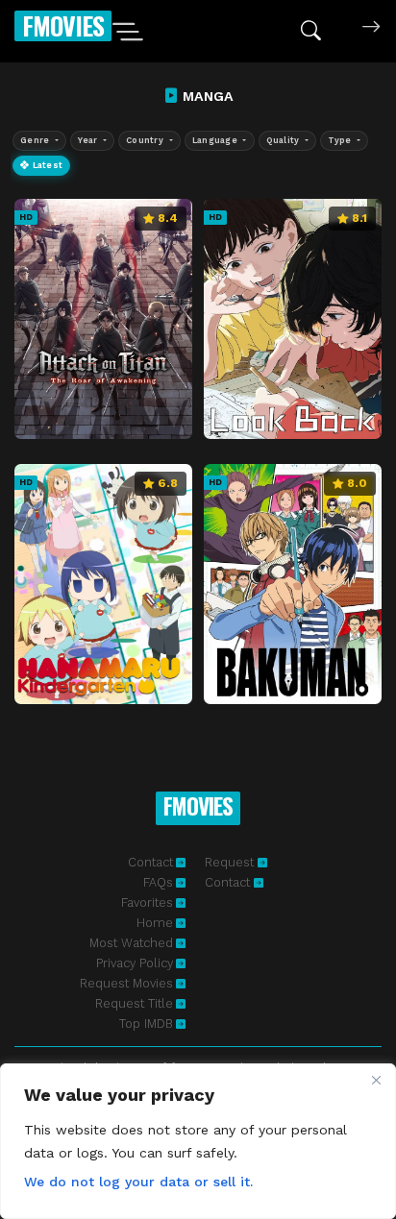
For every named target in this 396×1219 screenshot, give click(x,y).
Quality (284, 140)
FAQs (158, 882)
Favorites (147, 902)
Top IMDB (146, 1023)
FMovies (63, 25)
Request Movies (126, 983)
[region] (198, 1141)
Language (216, 140)
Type (341, 140)
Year (89, 140)
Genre (36, 140)
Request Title (134, 1003)
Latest (45, 165)
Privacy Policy (134, 963)
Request (231, 862)
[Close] (375, 1079)
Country (146, 140)
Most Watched (131, 943)
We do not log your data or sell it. (138, 1181)
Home (154, 922)
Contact (150, 862)
